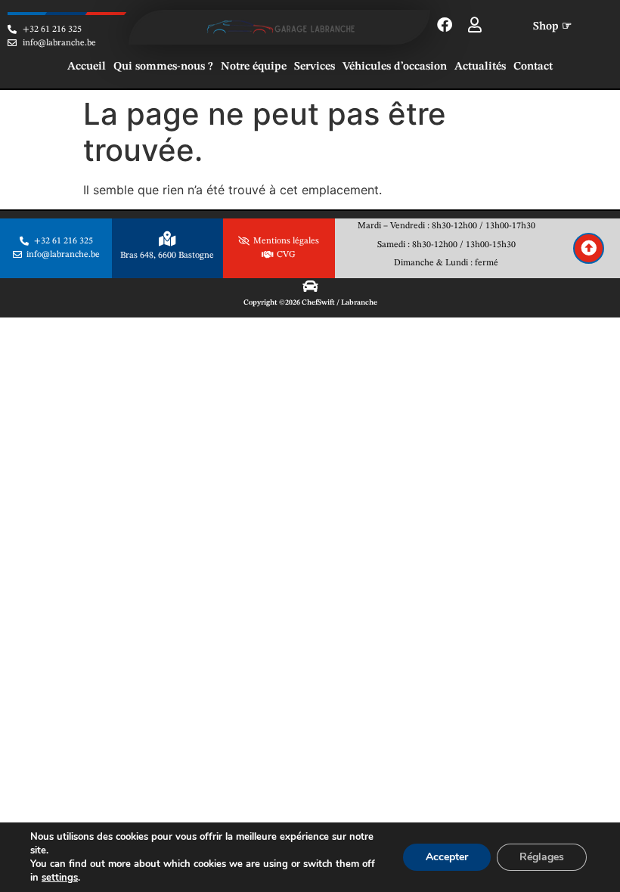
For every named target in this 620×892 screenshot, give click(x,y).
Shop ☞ (552, 27)
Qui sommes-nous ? (163, 67)
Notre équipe (254, 67)
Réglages (541, 857)
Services (314, 67)
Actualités (480, 67)
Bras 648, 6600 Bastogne (167, 255)
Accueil (86, 67)
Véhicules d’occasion (395, 67)
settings (60, 877)
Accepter (447, 857)
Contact (533, 67)
